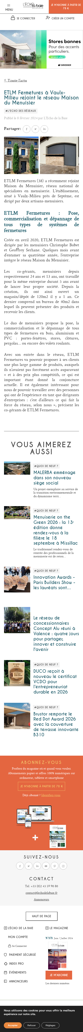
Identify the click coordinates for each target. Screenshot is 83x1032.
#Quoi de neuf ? (46, 466)
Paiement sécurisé (22, 955)
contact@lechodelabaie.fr (41, 893)
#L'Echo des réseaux (20, 111)
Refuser (31, 1025)
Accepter (13, 1025)
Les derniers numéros (57, 983)
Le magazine (59, 928)
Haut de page (41, 916)
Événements (17, 972)
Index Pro (16, 963)
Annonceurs (41, 899)
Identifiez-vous (50, 795)
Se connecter (19, 946)
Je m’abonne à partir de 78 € (41, 786)
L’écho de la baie (20, 928)
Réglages (50, 1025)
